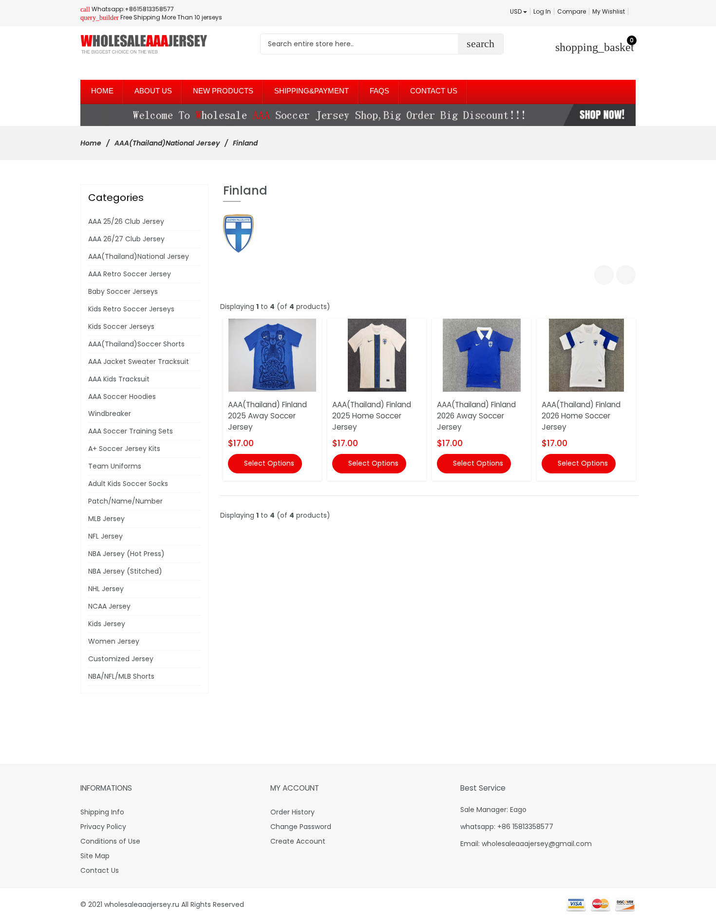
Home (90, 143)
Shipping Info (102, 812)
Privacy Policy (103, 826)
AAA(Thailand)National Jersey (167, 143)
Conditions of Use (110, 841)
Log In (542, 11)
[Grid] (604, 275)
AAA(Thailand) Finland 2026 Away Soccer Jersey (476, 415)
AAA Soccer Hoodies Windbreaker (122, 405)
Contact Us (99, 870)
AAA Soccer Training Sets (130, 431)
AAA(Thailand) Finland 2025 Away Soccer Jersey (267, 415)
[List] (626, 275)
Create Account (297, 841)
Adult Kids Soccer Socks (128, 483)
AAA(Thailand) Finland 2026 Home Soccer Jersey (581, 415)
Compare (571, 11)
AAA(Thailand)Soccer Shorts (136, 344)
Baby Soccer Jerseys (123, 291)
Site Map (95, 856)
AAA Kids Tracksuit (119, 379)
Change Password (300, 826)
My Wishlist (608, 11)
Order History (292, 812)
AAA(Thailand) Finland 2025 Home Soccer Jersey (371, 415)
